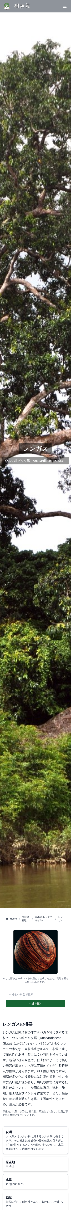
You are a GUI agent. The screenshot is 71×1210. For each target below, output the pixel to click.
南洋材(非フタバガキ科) (43, 918)
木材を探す (35, 1003)
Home (13, 918)
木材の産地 (25, 918)
